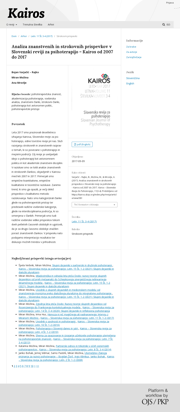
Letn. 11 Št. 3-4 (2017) (41, 36)
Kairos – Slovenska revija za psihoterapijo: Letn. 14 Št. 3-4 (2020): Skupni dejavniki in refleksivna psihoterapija (66, 309)
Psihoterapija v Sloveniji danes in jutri (57, 328)
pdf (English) (83, 144)
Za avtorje (131, 51)
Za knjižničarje (134, 57)
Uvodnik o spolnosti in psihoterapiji (56, 321)
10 (32, 366)
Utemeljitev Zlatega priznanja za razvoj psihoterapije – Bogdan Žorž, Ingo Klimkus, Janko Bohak (63, 354)
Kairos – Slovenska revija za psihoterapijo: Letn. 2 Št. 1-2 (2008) (66, 358)
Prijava (170, 2)
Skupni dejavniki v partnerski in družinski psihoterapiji (82, 265)
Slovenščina (133, 78)
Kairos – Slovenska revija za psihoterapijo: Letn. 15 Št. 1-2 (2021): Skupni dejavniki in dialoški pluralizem (64, 284)
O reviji (10, 24)
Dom (14, 36)
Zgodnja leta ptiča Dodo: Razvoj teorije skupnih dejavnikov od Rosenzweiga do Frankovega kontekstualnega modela (62, 305)
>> (37, 366)
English (130, 83)
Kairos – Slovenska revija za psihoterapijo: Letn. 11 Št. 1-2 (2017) (77, 318)
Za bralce (131, 46)
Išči (168, 24)
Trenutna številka (32, 24)
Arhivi (51, 24)
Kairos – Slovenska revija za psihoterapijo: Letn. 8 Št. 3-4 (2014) (75, 349)
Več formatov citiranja (86, 204)
